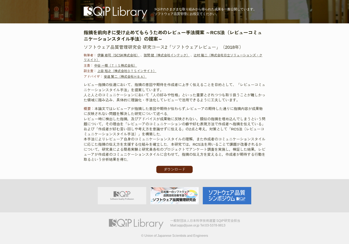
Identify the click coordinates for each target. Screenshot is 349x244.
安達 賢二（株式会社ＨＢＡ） (125, 76)
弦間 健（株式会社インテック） (167, 55)
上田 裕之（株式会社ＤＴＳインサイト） (126, 71)
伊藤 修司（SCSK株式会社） (118, 55)
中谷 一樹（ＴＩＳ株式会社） (115, 65)
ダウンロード (174, 169)
